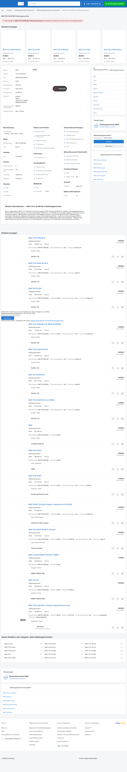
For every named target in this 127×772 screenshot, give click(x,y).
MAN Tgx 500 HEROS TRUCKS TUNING (44, 555)
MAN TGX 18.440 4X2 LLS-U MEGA (42, 400)
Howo (95, 84)
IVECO (95, 88)
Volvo (95, 113)
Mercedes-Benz (98, 92)
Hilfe (2, 731)
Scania (95, 101)
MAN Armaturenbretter (100, 171)
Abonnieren (7, 318)
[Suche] (29, 3)
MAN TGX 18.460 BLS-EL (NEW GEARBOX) (45, 324)
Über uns (4, 728)
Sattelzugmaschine (21, 77)
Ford (94, 80)
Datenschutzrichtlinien (38, 320)
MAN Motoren (97, 164)
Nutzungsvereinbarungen (56, 320)
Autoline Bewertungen (36, 738)
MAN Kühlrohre (98, 179)
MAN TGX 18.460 (34, 49)
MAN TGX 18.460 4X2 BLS (12, 49)
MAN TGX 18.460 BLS (60, 49)
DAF (94, 76)
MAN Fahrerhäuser (99, 175)
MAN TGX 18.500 (35, 288)
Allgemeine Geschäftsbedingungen (40, 728)
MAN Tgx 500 (34, 580)
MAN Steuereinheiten (100, 160)
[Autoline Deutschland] (8, 3)
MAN (30, 425)
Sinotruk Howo (97, 109)
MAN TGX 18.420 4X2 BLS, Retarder (42, 529)
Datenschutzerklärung (36, 731)
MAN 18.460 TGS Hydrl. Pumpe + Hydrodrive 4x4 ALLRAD (50, 504)
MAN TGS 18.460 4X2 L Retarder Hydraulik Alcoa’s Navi (49, 605)
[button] (118, 256)
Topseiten (32, 744)
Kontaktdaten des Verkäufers (10, 734)
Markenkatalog (34, 741)
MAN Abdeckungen (99, 168)
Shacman (96, 105)
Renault (95, 96)
